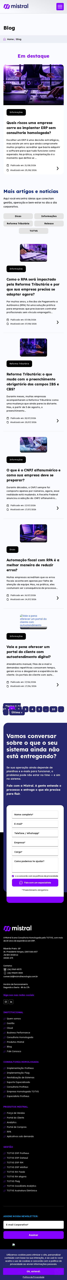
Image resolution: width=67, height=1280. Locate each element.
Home (10, 39)
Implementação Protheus (20, 1068)
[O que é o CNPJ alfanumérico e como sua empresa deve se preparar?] (33, 445)
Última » (17, 712)
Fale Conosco (14, 1051)
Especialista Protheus (18, 1096)
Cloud (10, 1028)
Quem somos (14, 1018)
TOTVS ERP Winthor (17, 1167)
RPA (9, 1131)
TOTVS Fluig (13, 1181)
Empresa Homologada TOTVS (23, 1091)
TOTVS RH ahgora (16, 1176)
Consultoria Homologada (20, 1037)
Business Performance (18, 1032)
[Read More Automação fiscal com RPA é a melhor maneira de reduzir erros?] (58, 597)
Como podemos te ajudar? (29, 861)
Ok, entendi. (34, 1271)
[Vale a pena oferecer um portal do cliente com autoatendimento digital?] (33, 621)
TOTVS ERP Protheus (18, 1153)
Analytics (11, 1122)
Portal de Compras (16, 1127)
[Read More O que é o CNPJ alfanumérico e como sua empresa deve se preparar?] (58, 507)
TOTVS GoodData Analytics (21, 1186)
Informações (16, 112)
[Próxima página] (6, 712)
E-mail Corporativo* (17, 1224)
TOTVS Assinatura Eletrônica (22, 1190)
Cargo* (18, 852)
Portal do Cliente (15, 1117)
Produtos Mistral (15, 1042)
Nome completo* (23, 814)
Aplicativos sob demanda (20, 1136)
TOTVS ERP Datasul (17, 1157)
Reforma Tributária (18, 223)
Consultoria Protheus (17, 1086)
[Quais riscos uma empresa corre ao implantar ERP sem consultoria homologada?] (33, 84)
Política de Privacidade (33, 1277)
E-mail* (18, 823)
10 (53, 709)
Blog (9, 1046)
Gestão (10, 1023)
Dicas (18, 216)
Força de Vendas (16, 1113)
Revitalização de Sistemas (20, 1077)
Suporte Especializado (18, 1082)
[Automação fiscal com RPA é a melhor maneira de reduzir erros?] (33, 533)
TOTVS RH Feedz (16, 1171)
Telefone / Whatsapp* (26, 833)
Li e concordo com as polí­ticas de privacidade (36, 876)
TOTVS (34, 230)
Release (49, 223)
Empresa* (19, 842)
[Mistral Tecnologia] (33, 928)
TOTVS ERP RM (15, 1162)
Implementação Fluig (18, 1072)
